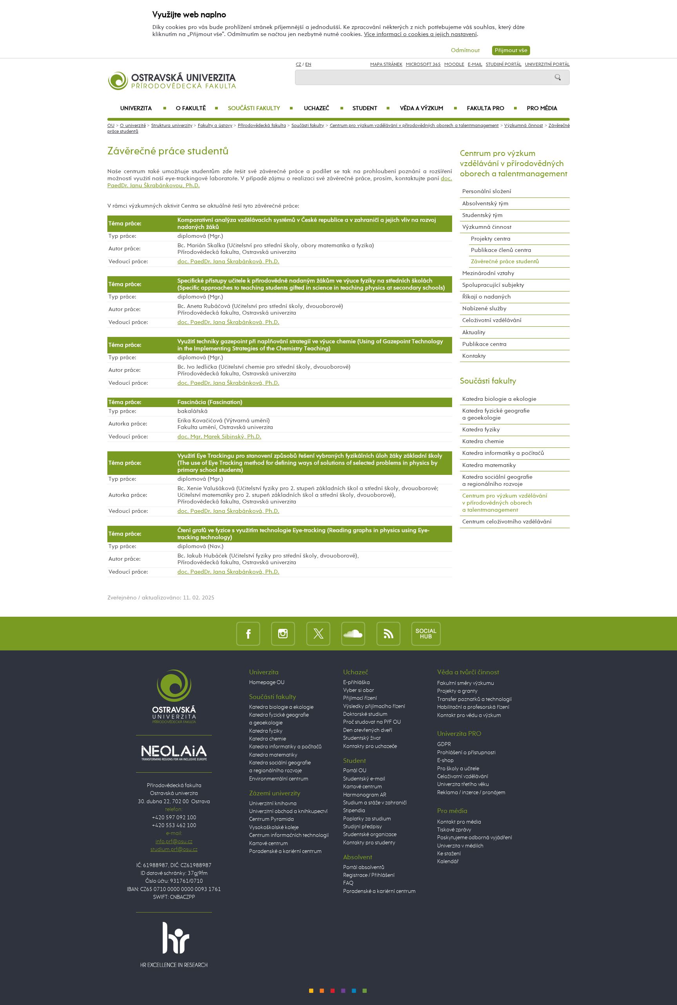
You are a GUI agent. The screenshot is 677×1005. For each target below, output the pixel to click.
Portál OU (354, 770)
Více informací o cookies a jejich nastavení (420, 34)
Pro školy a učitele (458, 768)
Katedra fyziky (481, 430)
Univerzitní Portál (547, 64)
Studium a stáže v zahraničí (375, 803)
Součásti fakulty (260, 108)
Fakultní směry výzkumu (465, 683)
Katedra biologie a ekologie (499, 399)
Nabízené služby (484, 308)
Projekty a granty (457, 691)
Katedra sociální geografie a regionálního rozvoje (497, 480)
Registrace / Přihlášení (369, 875)
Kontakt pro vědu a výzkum (469, 715)
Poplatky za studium (367, 819)
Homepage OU (266, 682)
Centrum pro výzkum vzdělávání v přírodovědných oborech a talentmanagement (414, 125)
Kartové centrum (268, 843)
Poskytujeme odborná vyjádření (474, 837)
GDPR (444, 744)
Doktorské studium (365, 714)
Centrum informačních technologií (289, 835)
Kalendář (448, 861)
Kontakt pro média (459, 822)
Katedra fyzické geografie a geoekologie (496, 414)
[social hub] (426, 633)
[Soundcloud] (353, 633)
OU (110, 125)
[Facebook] (248, 633)
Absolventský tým (485, 203)
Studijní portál (503, 64)
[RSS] (388, 633)
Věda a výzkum (428, 108)
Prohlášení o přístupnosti (466, 752)
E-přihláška (356, 682)
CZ (298, 64)
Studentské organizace (369, 834)
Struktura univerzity (171, 125)
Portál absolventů (363, 867)
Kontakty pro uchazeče (370, 746)
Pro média (542, 108)
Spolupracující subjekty (493, 285)
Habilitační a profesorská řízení (473, 707)
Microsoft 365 (423, 64)
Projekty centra (490, 239)
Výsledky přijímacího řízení (374, 706)
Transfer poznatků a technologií (474, 699)
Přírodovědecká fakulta (262, 125)
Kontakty (474, 356)
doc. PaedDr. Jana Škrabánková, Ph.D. (228, 261)
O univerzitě (133, 125)
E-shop (445, 760)
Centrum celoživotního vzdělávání (507, 522)
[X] (318, 633)
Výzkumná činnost (523, 125)
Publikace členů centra (501, 250)
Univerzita (143, 108)
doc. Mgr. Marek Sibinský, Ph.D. (219, 437)
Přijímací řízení (360, 698)
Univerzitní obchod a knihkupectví (288, 811)
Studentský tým (482, 215)
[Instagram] (283, 633)
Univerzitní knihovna (273, 803)
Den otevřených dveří (367, 730)
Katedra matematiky (489, 465)
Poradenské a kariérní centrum (285, 851)
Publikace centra (484, 344)
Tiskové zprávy (454, 830)
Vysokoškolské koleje (274, 827)
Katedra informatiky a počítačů (503, 453)
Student (371, 108)
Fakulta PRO (492, 108)
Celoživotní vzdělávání (491, 320)
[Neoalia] (174, 752)
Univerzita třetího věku (463, 784)
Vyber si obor (358, 690)
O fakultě (197, 108)
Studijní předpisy (362, 826)
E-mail (475, 64)
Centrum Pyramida (271, 819)
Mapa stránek (386, 64)
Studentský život (362, 738)
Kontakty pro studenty (369, 843)
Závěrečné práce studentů (505, 261)
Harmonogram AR (364, 795)
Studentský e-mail (364, 779)
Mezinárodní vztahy (488, 273)
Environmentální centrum (278, 779)
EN (308, 64)
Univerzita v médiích (460, 846)
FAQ (348, 883)
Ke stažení (449, 854)
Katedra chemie (483, 441)
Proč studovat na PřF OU (372, 722)
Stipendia (354, 810)
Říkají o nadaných (486, 297)
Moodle (454, 64)
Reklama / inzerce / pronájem (471, 792)
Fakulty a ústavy (215, 125)
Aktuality (473, 332)
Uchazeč (324, 108)
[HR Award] (174, 944)
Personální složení (486, 191)
